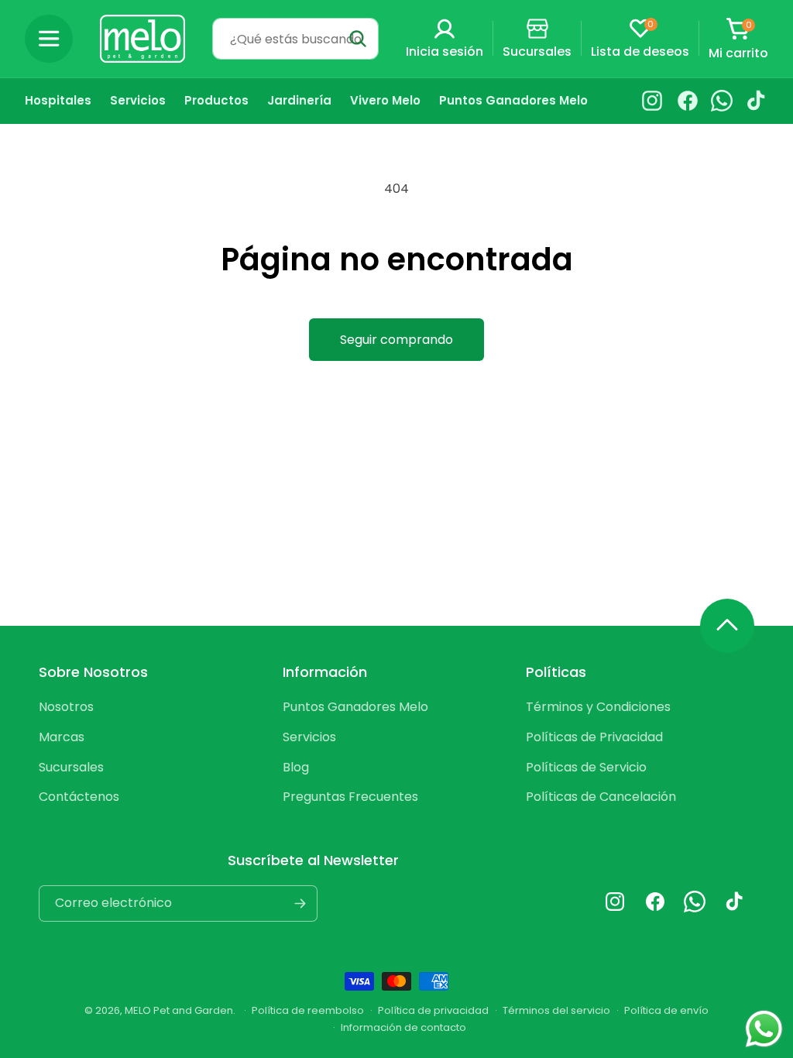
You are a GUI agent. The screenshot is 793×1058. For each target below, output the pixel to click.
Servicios (309, 737)
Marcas (61, 737)
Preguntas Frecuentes (350, 797)
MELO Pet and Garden (179, 1010)
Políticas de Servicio (586, 767)
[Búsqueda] (358, 39)
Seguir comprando (396, 340)
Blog (296, 767)
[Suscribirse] (300, 903)
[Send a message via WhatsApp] (764, 1029)
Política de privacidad (433, 1010)
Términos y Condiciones (598, 707)
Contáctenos (79, 797)
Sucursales (71, 767)
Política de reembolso (308, 1010)
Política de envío (666, 1010)
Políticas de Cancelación (601, 797)
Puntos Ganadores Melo (355, 707)
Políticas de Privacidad (594, 737)
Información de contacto (403, 1027)
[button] (49, 39)
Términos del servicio (556, 1010)
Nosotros (66, 707)
